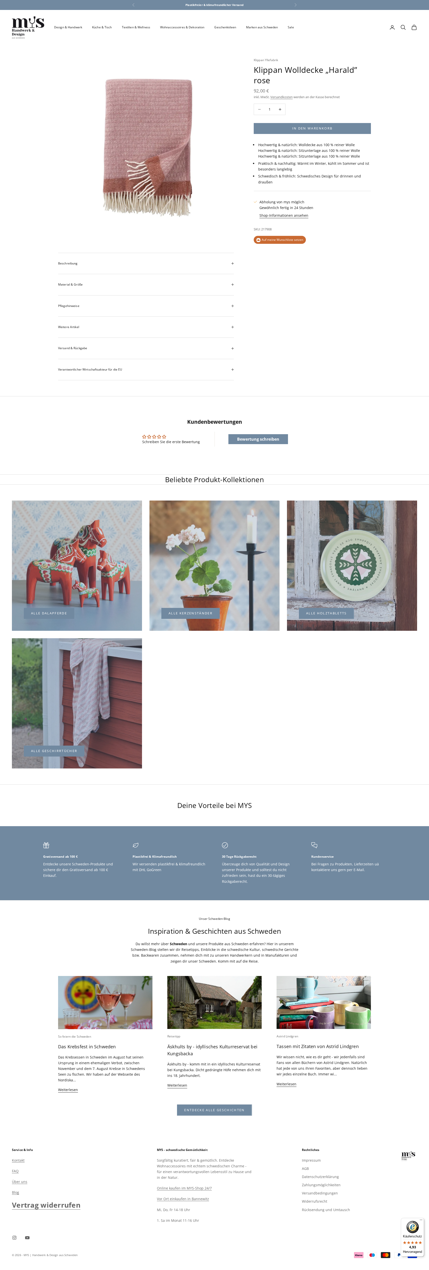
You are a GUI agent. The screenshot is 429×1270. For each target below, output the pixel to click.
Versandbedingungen (320, 1193)
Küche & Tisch (102, 27)
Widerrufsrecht (314, 1201)
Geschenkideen (225, 27)
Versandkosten (281, 97)
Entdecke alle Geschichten (214, 1110)
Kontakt (18, 1160)
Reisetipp (173, 1036)
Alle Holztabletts (326, 613)
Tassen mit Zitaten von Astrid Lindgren (318, 1046)
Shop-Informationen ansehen (283, 215)
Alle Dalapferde (49, 613)
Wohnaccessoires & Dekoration (182, 27)
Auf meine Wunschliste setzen (282, 240)
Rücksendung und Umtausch (326, 1209)
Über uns (19, 1181)
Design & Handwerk (68, 27)
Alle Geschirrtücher (54, 751)
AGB (305, 1168)
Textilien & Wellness (136, 27)
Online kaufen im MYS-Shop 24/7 (184, 1188)
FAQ (15, 1171)
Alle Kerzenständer (191, 613)
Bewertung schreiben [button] (258, 439)
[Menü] (421, 1221)
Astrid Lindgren (287, 1036)
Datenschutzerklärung (320, 1176)
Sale (291, 27)
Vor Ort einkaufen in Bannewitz (183, 1198)
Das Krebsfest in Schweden (87, 1047)
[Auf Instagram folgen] (14, 1237)
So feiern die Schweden (74, 1036)
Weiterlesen (68, 1089)
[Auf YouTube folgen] (27, 1237)
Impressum (311, 1160)
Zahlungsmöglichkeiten (321, 1185)
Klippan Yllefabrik (266, 60)
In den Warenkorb (312, 128)
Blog (15, 1192)
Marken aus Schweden (262, 27)
